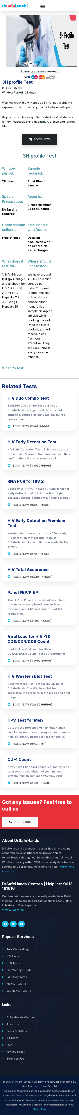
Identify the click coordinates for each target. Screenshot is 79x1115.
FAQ (9, 1045)
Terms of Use (15, 1058)
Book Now (41, 139)
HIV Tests (13, 956)
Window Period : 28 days (19, 92)
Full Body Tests (17, 977)
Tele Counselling (18, 949)
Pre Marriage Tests (19, 970)
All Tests (12, 1038)
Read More (39, 1109)
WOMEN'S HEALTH (19, 991)
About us (13, 1024)
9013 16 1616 (22, 822)
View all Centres (13, 910)
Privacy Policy (16, 1052)
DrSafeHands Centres (21, 1017)
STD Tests (13, 963)
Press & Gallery (17, 1031)
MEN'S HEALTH (16, 984)
